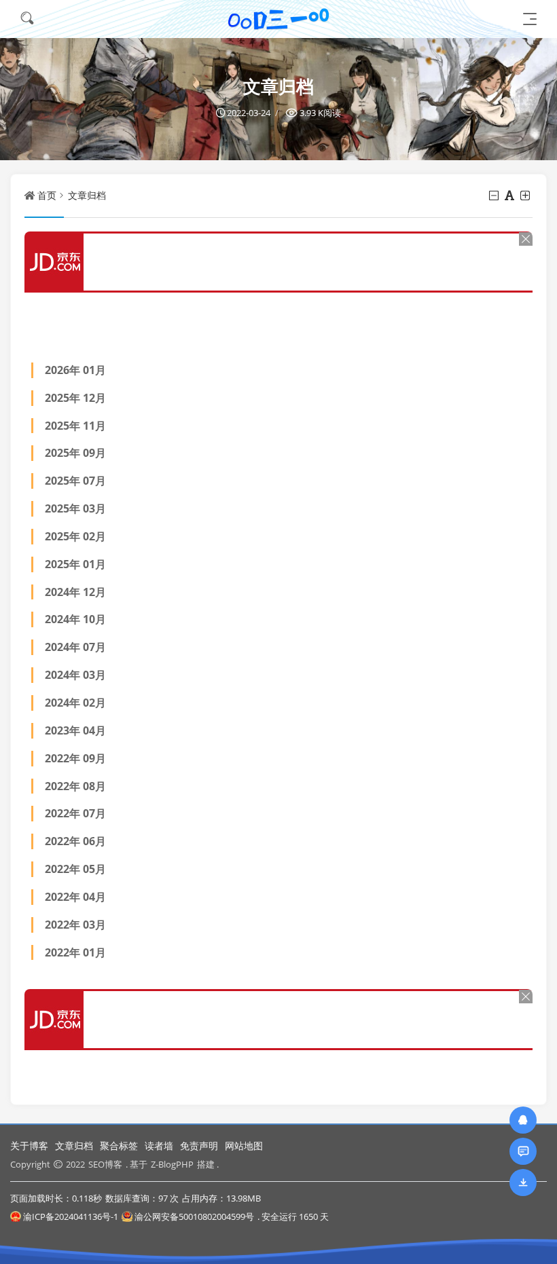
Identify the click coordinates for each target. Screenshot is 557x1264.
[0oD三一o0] (278, 18)
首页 (46, 195)
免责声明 (199, 1145)
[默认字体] (510, 195)
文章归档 (87, 195)
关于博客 (29, 1145)
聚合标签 (119, 1145)
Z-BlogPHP (172, 1164)
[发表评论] (523, 1151)
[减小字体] (494, 195)
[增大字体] (526, 195)
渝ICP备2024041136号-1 (70, 1216)
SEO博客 (105, 1164)
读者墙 (159, 1145)
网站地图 (244, 1145)
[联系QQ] (523, 1119)
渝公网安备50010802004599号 (194, 1216)
